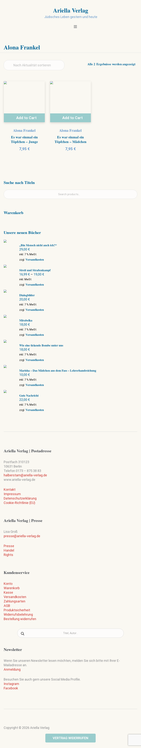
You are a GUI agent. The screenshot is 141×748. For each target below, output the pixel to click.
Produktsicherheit (17, 610)
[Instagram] (67, 721)
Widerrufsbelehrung (18, 614)
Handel (9, 550)
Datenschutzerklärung (20, 498)
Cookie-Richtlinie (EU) (19, 503)
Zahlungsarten (14, 601)
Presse (9, 546)
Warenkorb (12, 588)
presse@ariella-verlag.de (22, 536)
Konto (8, 584)
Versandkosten (35, 259)
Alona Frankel (24, 130)
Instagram (11, 684)
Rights (8, 555)
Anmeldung (12, 669)
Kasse (8, 592)
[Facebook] (74, 720)
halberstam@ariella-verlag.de (25, 475)
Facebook (11, 688)
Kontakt (9, 489)
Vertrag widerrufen (70, 738)
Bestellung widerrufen (20, 619)
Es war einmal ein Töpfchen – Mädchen (70, 139)
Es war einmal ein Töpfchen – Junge (24, 139)
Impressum (12, 494)
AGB (7, 606)
